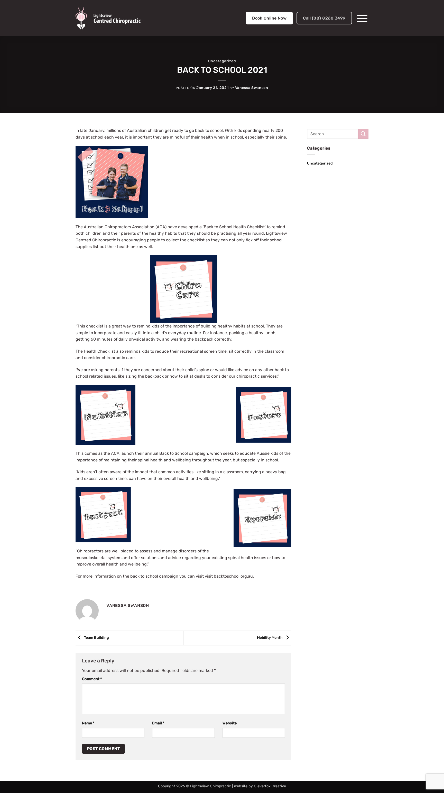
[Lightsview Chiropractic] (108, 18)
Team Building (96, 638)
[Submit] (363, 134)
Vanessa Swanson (251, 88)
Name (88, 723)
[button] (362, 18)
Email (158, 723)
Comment (92, 679)
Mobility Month (270, 638)
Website (230, 723)
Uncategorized (222, 61)
